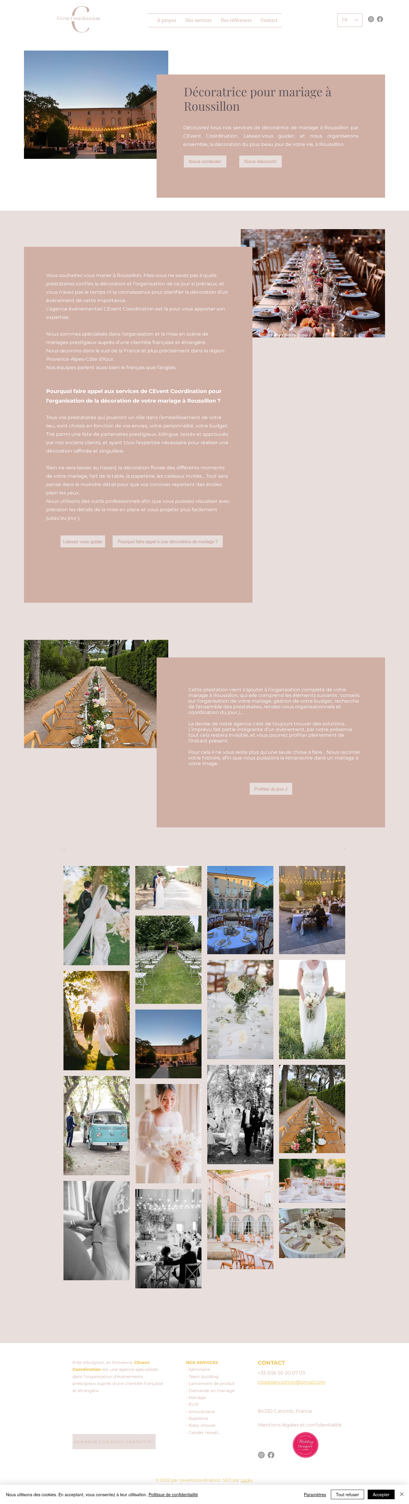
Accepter (381, 1494)
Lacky (247, 1480)
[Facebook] (380, 19)
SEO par (231, 1480)
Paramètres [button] (315, 1494)
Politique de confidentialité (173, 1494)
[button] (198, 20)
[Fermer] (401, 1494)
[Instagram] (371, 19)
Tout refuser (347, 1494)
